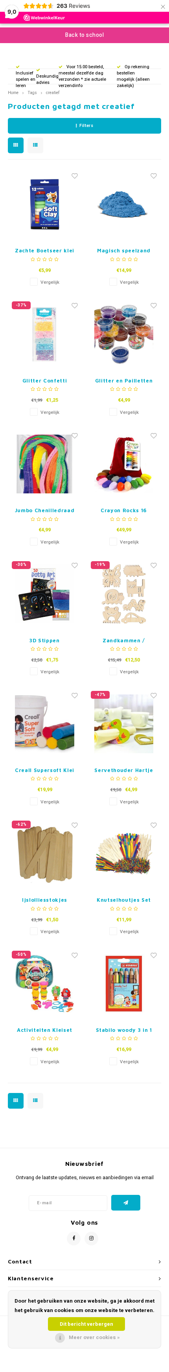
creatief (52, 93)
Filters (86, 125)
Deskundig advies (47, 79)
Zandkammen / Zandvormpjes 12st (124, 641)
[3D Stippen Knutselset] (45, 594)
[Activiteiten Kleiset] (45, 983)
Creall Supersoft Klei (44, 770)
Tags (32, 93)
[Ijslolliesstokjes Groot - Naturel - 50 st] (45, 853)
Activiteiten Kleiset (44, 1030)
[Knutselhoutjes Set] (124, 853)
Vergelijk (49, 282)
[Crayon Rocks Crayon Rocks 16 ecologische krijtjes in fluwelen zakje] (124, 464)
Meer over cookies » (94, 1337)
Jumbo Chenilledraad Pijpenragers (44, 511)
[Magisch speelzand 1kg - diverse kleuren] (124, 204)
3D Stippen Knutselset (44, 641)
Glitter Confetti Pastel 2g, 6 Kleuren (44, 381)
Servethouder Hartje (123, 770)
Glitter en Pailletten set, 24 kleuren (124, 381)
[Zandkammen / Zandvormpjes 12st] (124, 594)
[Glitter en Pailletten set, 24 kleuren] (124, 334)
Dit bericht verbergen (86, 1324)
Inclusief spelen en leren (25, 79)
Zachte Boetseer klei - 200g (44, 251)
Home (13, 93)
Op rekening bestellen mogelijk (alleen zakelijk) (133, 76)
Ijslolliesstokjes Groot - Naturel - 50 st (45, 900)
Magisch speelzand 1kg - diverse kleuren (124, 251)
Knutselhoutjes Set (124, 900)
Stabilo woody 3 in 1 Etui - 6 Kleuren (124, 1030)
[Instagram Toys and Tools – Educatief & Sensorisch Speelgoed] (91, 1238)
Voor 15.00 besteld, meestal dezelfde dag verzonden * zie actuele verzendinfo (82, 76)
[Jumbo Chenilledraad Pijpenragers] (45, 464)
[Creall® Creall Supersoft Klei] (45, 724)
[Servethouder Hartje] (124, 724)
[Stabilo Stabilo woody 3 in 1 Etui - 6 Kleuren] (124, 983)
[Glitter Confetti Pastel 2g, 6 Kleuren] (45, 334)
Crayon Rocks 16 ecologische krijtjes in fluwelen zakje (124, 511)
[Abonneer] (126, 1203)
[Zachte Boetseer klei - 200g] (45, 204)
